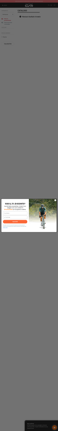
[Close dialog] (55, 200)
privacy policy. (5, 227)
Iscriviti (15, 221)
